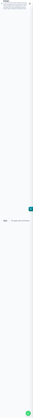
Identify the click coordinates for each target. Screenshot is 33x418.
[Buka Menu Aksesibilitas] (31, 209)
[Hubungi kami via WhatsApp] (28, 413)
